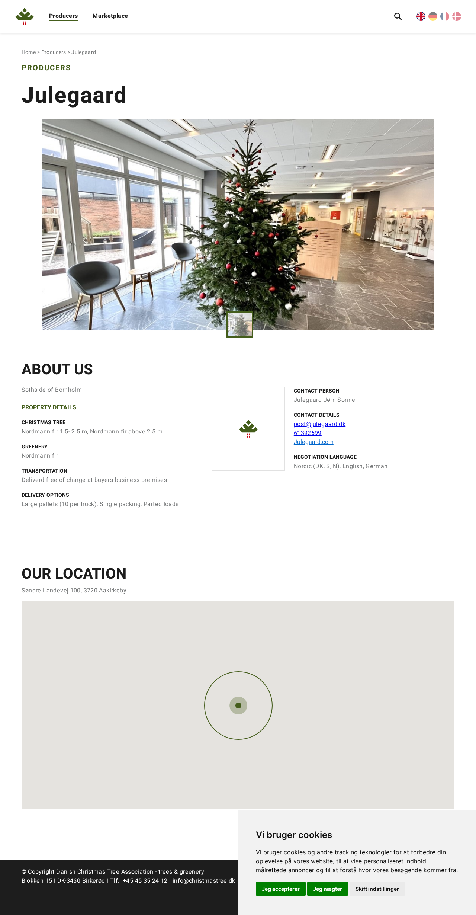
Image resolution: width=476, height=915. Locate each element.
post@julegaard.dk (319, 424)
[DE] (432, 19)
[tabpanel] (238, 224)
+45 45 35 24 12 (145, 880)
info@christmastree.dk (204, 880)
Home (29, 52)
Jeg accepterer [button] (281, 889)
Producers (63, 16)
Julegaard (83, 52)
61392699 (308, 433)
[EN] (420, 19)
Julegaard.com (314, 442)
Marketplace (110, 16)
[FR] (444, 19)
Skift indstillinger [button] (377, 889)
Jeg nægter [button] (327, 889)
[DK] (456, 19)
